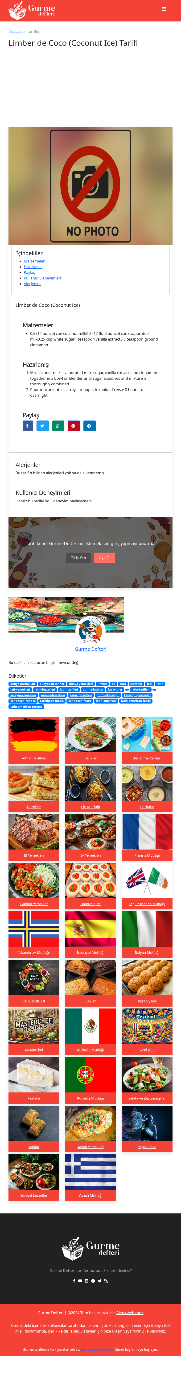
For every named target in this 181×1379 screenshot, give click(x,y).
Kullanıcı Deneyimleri (42, 278)
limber (102, 684)
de (113, 684)
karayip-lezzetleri (53, 695)
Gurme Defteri (90, 649)
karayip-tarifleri (81, 695)
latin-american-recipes (26, 707)
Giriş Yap (78, 557)
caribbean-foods (79, 701)
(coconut (136, 684)
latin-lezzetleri (45, 689)
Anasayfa (16, 31)
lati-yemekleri (20, 689)
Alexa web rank (130, 1312)
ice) (149, 684)
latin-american (106, 701)
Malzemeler (34, 261)
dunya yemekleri (81, 684)
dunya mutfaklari (22, 684)
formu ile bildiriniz (148, 1331)
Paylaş (29, 272)
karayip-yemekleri (23, 695)
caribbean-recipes (23, 701)
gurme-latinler (93, 689)
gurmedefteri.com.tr (82, 1349)
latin (160, 684)
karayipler (115, 689)
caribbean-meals (52, 701)
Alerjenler (32, 283)
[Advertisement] (90, 92)
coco (123, 684)
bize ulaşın (113, 1331)
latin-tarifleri (69, 689)
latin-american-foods (136, 701)
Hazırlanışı (33, 266)
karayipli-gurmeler (137, 695)
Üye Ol (105, 557)
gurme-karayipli (108, 695)
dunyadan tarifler (52, 684)
